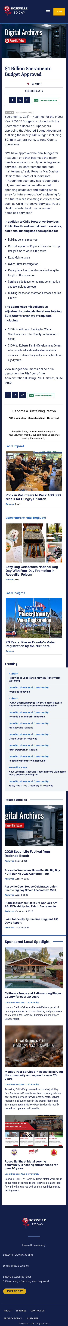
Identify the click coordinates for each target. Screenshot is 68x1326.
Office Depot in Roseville (23, 738)
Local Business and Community (29, 687)
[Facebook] (12, 100)
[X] (20, 100)
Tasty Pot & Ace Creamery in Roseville (31, 785)
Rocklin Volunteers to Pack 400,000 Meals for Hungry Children (33, 497)
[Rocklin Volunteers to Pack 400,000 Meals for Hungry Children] (34, 471)
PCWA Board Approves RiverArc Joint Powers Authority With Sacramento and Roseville (35, 704)
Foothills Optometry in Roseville (27, 760)
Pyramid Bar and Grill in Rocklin (27, 716)
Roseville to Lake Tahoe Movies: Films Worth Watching (34, 679)
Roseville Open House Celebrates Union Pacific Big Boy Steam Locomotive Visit (31, 888)
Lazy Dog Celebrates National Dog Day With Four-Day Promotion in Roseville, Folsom (32, 570)
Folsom (10, 579)
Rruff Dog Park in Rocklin (23, 749)
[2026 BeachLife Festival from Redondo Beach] (34, 825)
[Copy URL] (27, 100)
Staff (38, 84)
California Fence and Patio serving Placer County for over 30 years (33, 995)
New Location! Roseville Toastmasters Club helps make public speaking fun (37, 773)
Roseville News (18, 767)
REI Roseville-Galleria (21, 727)
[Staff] (29, 84)
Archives (9, 861)
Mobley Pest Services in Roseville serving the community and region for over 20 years (34, 1075)
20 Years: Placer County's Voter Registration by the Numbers (30, 644)
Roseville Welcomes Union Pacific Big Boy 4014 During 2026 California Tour (32, 872)
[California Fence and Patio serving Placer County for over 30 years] (34, 967)
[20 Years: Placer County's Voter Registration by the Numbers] (34, 618)
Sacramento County (24, 112)
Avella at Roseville (19, 691)
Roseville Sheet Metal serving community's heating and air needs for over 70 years (31, 1165)
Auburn (10, 504)
